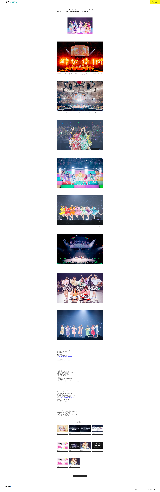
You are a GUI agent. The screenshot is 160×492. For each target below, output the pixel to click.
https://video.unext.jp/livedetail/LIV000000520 (66, 356)
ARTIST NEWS (8, 4)
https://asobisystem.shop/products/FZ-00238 (68, 397)
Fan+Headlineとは (132, 489)
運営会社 (139, 489)
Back (80, 476)
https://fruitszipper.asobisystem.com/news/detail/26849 (68, 384)
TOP (5, 4)
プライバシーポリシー (144, 489)
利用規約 (136, 489)
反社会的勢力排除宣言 (150, 489)
